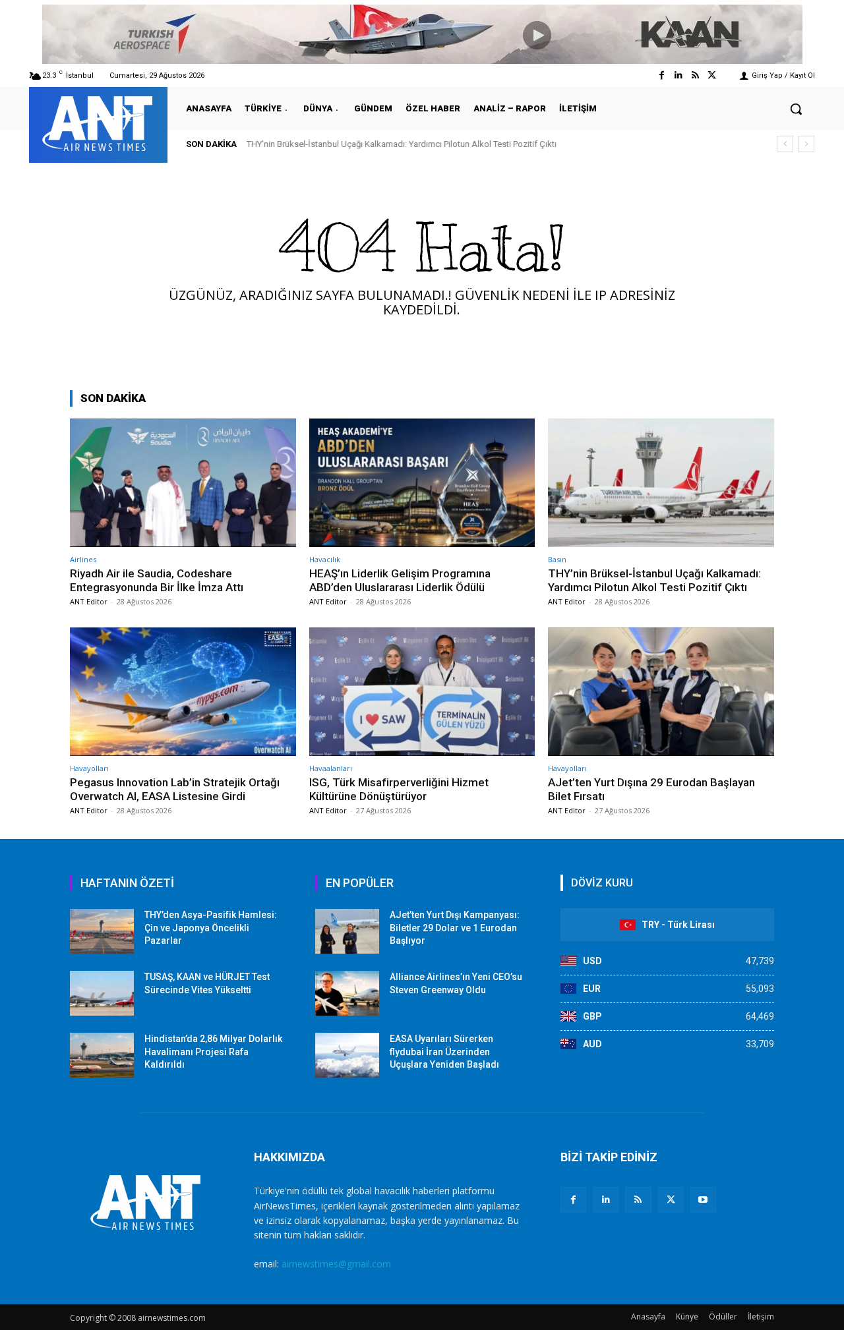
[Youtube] (703, 1200)
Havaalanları (330, 768)
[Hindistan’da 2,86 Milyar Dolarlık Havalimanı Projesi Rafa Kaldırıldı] (102, 1055)
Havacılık (324, 559)
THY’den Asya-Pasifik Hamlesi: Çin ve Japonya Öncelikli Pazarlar (210, 928)
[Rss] (695, 75)
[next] (806, 144)
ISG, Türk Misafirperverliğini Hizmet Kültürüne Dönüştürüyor (399, 789)
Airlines (83, 559)
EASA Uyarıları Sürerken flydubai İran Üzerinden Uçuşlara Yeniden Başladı (444, 1051)
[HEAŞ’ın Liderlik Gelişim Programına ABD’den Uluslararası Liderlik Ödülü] (422, 483)
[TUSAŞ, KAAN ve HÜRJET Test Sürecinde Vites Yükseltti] (102, 993)
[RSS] (638, 1200)
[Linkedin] (678, 75)
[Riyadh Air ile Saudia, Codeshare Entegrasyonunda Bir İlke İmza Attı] (183, 483)
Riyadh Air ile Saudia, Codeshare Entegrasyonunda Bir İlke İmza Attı (156, 580)
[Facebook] (661, 75)
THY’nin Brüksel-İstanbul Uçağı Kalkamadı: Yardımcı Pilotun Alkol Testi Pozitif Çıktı (402, 144)
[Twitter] (712, 75)
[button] (796, 109)
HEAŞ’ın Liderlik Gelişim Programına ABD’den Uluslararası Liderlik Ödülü (400, 580)
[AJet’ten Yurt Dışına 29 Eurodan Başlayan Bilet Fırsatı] (661, 691)
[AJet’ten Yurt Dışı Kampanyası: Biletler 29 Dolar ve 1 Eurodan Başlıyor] (347, 931)
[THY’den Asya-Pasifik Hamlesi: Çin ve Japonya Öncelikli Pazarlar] (102, 931)
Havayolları (89, 768)
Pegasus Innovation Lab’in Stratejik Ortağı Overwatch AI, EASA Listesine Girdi (175, 789)
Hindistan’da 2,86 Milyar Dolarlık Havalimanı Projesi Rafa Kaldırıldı (213, 1051)
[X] (671, 1200)
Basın (557, 559)
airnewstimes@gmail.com (336, 1264)
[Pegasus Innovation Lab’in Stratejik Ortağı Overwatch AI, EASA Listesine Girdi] (183, 691)
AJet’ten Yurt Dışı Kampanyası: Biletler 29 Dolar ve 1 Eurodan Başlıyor (455, 928)
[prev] (785, 144)
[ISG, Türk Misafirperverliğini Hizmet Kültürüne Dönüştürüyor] (422, 691)
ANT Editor (88, 601)
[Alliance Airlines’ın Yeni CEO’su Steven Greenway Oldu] (347, 993)
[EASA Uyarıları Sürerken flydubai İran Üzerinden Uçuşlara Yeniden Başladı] (347, 1055)
